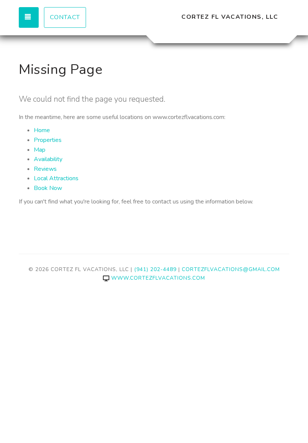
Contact (65, 17)
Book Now (48, 188)
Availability (48, 159)
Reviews (45, 169)
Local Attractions (56, 178)
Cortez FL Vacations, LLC (229, 17)
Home (42, 130)
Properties (48, 140)
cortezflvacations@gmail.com (231, 269)
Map (39, 150)
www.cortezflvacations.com (158, 278)
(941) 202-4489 (155, 269)
